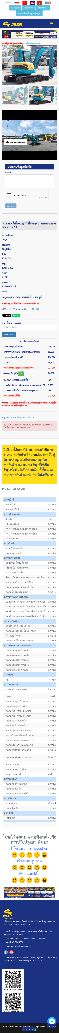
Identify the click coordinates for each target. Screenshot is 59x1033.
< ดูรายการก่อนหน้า (10, 417)
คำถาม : (8, 172)
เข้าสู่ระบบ (42, 7)
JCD (15, 960)
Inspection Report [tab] (13, 488)
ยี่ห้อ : (4, 254)
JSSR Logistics (37, 957)
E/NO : (5, 282)
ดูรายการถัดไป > (27, 417)
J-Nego (7, 960)
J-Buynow (51, 957)
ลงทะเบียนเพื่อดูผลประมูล (29, 13)
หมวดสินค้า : (8, 235)
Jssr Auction (22, 957)
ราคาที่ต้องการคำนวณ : (11, 323)
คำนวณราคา (9, 334)
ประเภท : (6, 244)
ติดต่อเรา (15, 7)
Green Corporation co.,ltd (31, 960)
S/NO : (5, 273)
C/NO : (5, 291)
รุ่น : (4, 263)
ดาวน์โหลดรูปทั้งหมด (31, 43)
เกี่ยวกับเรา (28, 7)
